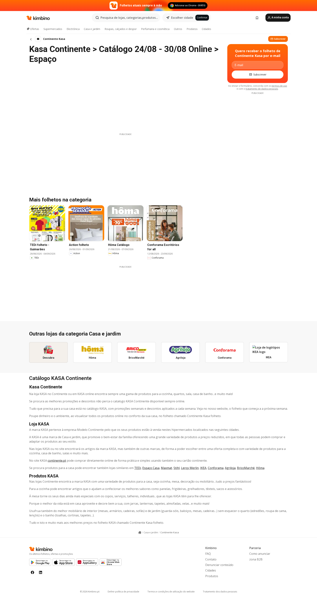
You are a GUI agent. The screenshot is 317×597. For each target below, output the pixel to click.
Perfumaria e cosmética (155, 29)
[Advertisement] (125, 161)
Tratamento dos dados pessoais (220, 591)
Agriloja (230, 468)
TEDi (137, 468)
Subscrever (280, 38)
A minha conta (280, 17)
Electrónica (73, 29)
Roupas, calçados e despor (121, 29)
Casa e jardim (92, 29)
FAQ (208, 554)
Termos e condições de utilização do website (171, 591)
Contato (210, 559)
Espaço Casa (150, 468)
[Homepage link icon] (139, 532)
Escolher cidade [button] (182, 18)
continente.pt (57, 461)
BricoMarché (246, 468)
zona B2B (256, 559)
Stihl (177, 468)
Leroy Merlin (190, 468)
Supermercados (52, 29)
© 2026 (89, 591)
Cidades (206, 29)
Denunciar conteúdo (219, 565)
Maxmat (166, 468)
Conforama (215, 468)
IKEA (203, 468)
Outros (178, 29)
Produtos (192, 29)
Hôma (260, 468)
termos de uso (279, 85)
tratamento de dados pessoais (262, 88)
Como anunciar (259, 554)
